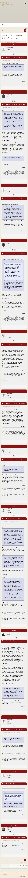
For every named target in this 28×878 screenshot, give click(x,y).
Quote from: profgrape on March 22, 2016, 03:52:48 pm (12, 110)
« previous (22, 28)
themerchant (14, 825)
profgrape (14, 44)
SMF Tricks (25, 876)
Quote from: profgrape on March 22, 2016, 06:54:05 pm (12, 259)
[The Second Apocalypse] (7, 3)
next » (25, 28)
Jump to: (8, 865)
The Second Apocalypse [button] (7, 24)
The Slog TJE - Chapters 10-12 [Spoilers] (11, 25)
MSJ (14, 331)
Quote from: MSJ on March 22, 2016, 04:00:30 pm (10, 63)
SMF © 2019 (8, 872)
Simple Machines (13, 872)
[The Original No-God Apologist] (14, 101)
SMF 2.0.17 (3, 872)
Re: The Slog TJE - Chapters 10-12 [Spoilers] (14, 57)
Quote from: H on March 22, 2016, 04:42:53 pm (10, 204)
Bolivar (14, 630)
